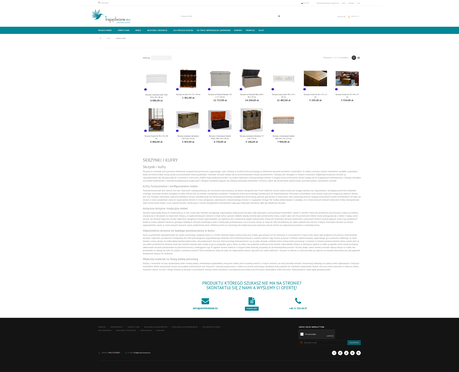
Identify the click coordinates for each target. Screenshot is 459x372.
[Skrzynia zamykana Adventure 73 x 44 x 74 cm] (251, 119)
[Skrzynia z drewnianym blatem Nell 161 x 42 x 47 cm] (283, 119)
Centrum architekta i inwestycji (328, 3)
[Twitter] (340, 353)
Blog (344, 3)
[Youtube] (346, 353)
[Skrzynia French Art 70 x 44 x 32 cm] (347, 78)
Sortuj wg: (146, 58)
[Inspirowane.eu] (110, 16)
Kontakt (352, 3)
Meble (138, 30)
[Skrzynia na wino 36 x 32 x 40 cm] (188, 78)
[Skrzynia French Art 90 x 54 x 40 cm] (156, 119)
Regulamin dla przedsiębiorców (185, 327)
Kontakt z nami (134, 327)
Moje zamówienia (105, 330)
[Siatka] (354, 58)
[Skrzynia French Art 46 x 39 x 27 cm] (315, 78)
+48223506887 (114, 353)
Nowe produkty (117, 327)
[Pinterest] (352, 353)
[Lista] (358, 58)
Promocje (250, 30)
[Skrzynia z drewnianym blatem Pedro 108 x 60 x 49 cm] (219, 119)
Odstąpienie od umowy (211, 327)
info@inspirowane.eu (141, 353)
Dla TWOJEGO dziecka (183, 30)
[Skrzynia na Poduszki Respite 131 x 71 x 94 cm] (220, 78)
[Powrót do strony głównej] (101, 38)
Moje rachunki (146, 330)
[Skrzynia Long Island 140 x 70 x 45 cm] (283, 78)
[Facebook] (334, 353)
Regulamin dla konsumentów (155, 327)
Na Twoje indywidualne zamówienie (214, 30)
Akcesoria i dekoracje (157, 30)
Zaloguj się (341, 16)
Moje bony (161, 330)
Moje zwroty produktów (126, 330)
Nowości (238, 30)
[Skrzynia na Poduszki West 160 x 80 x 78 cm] (251, 78)
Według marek (105, 30)
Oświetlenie (123, 30)
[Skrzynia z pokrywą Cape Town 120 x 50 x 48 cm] (156, 78)
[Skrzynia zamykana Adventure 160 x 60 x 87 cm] (188, 119)
